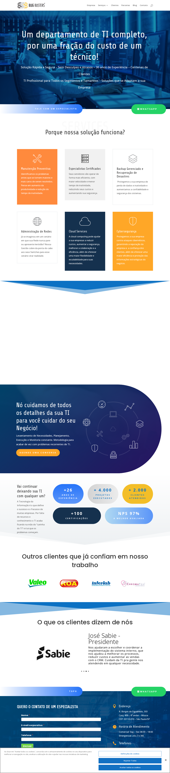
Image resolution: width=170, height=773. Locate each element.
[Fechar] (166, 760)
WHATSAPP (148, 109)
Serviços (101, 5)
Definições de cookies (130, 754)
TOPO (73, 691)
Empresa (91, 5)
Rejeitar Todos (130, 760)
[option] (37, 583)
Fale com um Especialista (56, 108)
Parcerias (125, 5)
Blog (135, 5)
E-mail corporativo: (32, 725)
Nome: (24, 715)
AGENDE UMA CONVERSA (38, 452)
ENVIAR (27, 746)
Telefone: (26, 735)
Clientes (114, 5)
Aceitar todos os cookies (130, 767)
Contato (144, 5)
